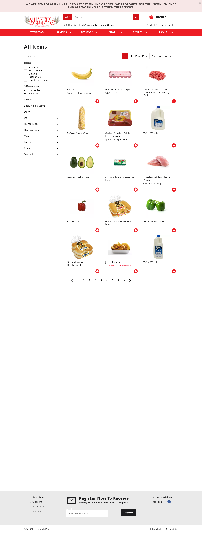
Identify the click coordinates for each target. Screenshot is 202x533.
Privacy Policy (156, 529)
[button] (103, 25)
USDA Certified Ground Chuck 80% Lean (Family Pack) (156, 92)
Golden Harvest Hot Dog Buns (118, 223)
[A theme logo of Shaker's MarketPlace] (42, 21)
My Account (36, 501)
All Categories (31, 85)
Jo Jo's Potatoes (113, 262)
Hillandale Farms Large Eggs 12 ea (117, 91)
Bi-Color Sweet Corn (77, 133)
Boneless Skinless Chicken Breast (157, 179)
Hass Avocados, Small (78, 177)
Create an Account (164, 25)
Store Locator (37, 506)
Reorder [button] (73, 25)
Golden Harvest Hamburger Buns (76, 264)
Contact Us (35, 511)
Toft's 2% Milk (150, 133)
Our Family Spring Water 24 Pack (120, 179)
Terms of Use (172, 529)
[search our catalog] (136, 17)
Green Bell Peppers (153, 221)
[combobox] (67, 17)
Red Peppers (74, 221)
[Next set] (130, 280)
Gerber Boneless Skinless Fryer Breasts (118, 134)
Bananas (71, 89)
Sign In (150, 25)
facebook (156, 501)
